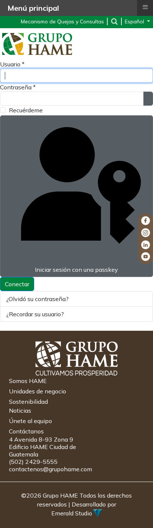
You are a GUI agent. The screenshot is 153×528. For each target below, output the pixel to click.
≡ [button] (145, 7)
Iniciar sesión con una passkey (76, 269)
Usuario (12, 64)
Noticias (20, 410)
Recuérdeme (26, 110)
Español (135, 21)
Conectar (17, 284)
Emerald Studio (71, 513)
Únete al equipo (30, 421)
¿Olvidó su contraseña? (37, 299)
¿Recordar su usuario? (35, 314)
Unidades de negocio (37, 391)
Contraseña (18, 87)
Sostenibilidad (28, 401)
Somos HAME (28, 381)
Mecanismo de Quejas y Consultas (62, 21)
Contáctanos (26, 431)
